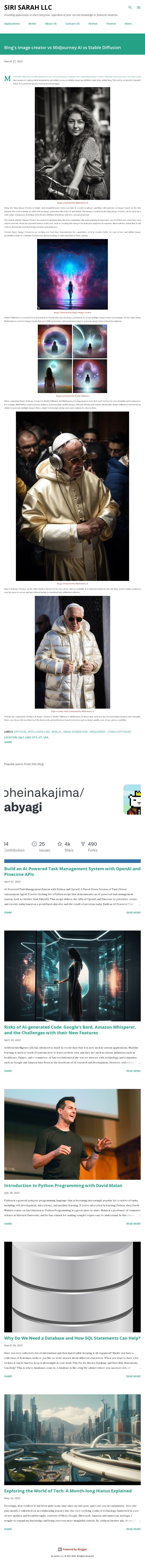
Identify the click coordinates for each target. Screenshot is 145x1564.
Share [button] (8, 742)
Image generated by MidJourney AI (72, 203)
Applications (12, 23)
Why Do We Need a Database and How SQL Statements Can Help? (72, 1338)
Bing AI (57, 731)
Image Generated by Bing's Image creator (72, 312)
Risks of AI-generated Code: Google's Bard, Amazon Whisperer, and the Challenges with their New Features (70, 1029)
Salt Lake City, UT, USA (33, 737)
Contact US (73, 23)
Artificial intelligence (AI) (32, 731)
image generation (75, 731)
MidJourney (98, 731)
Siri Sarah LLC (28, 7)
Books (32, 23)
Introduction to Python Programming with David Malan (63, 1185)
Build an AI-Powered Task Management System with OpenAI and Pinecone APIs (72, 871)
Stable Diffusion (119, 731)
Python (93, 23)
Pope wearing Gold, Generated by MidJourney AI (72, 711)
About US (51, 23)
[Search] (130, 6)
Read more (133, 912)
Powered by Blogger (74, 1549)
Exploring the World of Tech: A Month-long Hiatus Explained (68, 1491)
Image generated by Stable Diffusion (72, 396)
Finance (111, 23)
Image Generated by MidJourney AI (72, 583)
